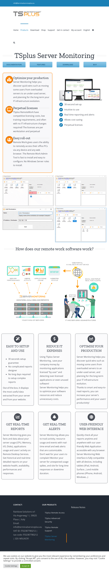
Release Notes (78, 507)
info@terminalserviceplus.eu (23, 3)
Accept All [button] (25, 566)
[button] (14, 42)
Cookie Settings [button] (11, 566)
